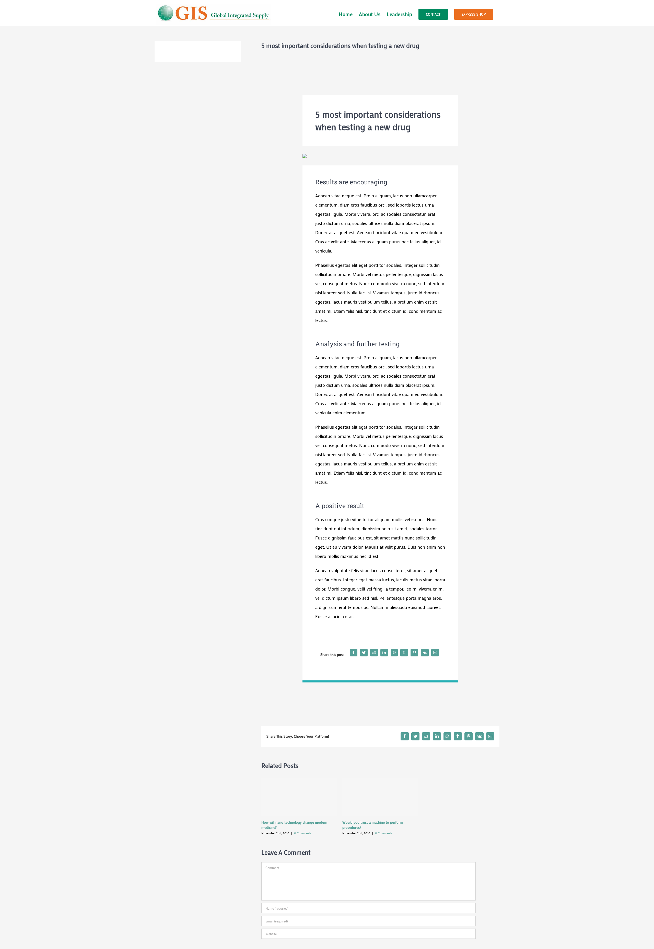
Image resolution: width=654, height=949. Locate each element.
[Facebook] (353, 652)
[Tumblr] (404, 652)
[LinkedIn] (384, 652)
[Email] (435, 652)
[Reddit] (374, 652)
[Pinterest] (414, 652)
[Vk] (424, 652)
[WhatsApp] (394, 652)
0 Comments (302, 833)
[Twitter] (364, 652)
